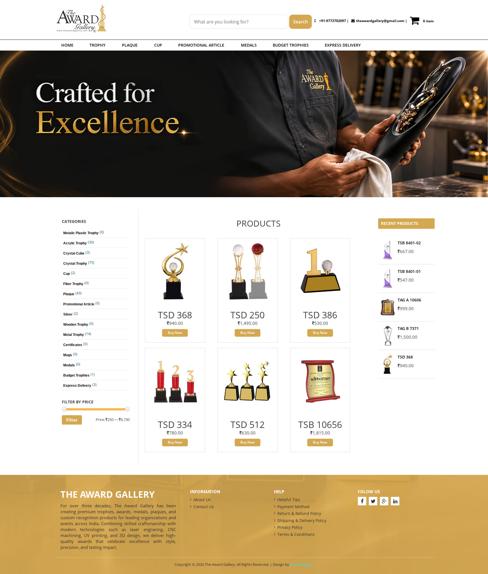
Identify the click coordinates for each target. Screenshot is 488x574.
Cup (158, 45)
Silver (68, 314)
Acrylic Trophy (75, 243)
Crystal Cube (73, 253)
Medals (249, 45)
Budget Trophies (291, 45)
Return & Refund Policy (299, 513)
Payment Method (293, 506)
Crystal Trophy (75, 264)
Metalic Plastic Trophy (81, 233)
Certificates (72, 345)
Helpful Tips (288, 499)
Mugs (67, 355)
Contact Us (203, 506)
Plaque (130, 45)
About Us (202, 499)
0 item (428, 21)
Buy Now (175, 332)
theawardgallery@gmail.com (380, 20)
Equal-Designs (301, 564)
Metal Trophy (73, 335)
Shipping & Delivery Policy (301, 520)
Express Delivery (343, 45)
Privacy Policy (289, 527)
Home (67, 45)
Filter (72, 420)
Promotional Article (201, 45)
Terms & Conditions (296, 534)
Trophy (97, 45)
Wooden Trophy (75, 325)
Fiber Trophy (73, 284)
